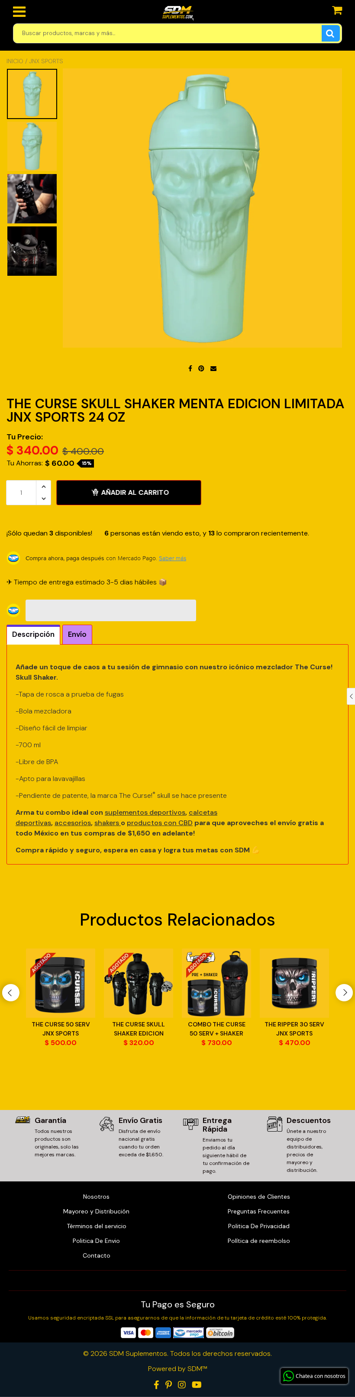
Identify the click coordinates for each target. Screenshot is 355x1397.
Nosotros (96, 1196)
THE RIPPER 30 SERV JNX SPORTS (294, 1028)
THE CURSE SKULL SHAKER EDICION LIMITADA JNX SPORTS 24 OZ (138, 1029)
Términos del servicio (96, 1226)
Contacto (96, 1255)
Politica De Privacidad (259, 1226)
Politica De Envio (96, 1241)
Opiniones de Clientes (259, 1196)
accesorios (73, 822)
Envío (77, 634)
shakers (107, 822)
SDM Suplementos (138, 1353)
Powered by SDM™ (177, 1368)
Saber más (172, 558)
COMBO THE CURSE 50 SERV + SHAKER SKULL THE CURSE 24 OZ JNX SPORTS (216, 1029)
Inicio (14, 61)
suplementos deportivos (145, 812)
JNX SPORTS (46, 61)
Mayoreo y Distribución (96, 1211)
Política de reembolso (259, 1241)
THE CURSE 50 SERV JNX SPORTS (61, 1028)
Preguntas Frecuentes (259, 1211)
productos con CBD (160, 822)
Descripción (33, 634)
